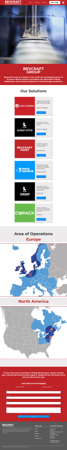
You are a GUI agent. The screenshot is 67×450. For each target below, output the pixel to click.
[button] (58, 214)
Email (17, 229)
